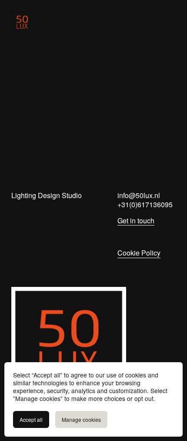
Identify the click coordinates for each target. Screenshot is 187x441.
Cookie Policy (138, 253)
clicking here (134, 129)
